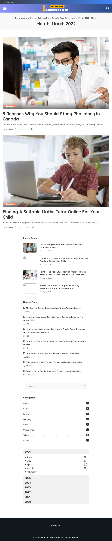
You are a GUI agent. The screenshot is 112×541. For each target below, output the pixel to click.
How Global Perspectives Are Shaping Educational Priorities (52, 353)
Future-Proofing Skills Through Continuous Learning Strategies (54, 362)
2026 (28, 451)
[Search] (107, 8)
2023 (28, 487)
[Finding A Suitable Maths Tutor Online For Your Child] (56, 171)
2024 (28, 482)
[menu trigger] (5, 8)
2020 (28, 501)
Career (26, 403)
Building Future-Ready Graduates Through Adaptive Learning (53, 371)
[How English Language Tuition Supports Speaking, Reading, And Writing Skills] (30, 261)
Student (26, 440)
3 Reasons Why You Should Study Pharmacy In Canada (51, 116)
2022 (28, 492)
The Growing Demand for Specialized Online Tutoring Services (54, 308)
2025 (28, 478)
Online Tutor (28, 430)
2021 (27, 497)
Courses (26, 409)
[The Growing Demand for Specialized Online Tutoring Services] (30, 248)
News (25, 424)
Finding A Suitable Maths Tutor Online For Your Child (51, 214)
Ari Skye (9, 129)
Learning (27, 419)
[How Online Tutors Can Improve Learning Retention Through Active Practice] (30, 288)
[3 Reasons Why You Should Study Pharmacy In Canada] (56, 73)
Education (10, 106)
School (26, 435)
